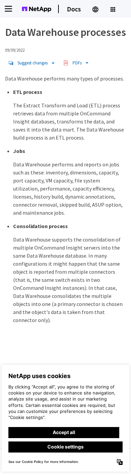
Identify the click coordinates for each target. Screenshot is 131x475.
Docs (74, 9)
